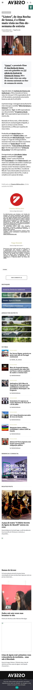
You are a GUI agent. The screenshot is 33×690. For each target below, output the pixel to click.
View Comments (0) (16, 277)
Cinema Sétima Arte (7, 30)
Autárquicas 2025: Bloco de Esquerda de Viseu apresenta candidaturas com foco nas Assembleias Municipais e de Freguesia (20, 387)
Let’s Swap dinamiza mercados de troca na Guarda (20, 416)
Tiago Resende (16, 30)
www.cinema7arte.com (10, 234)
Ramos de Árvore (9, 570)
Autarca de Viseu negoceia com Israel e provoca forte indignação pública (20, 443)
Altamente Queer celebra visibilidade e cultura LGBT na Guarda (20, 429)
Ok (17, 687)
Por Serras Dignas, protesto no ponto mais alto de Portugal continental (20, 355)
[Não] (31, 685)
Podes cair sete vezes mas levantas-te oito (12, 614)
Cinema (5, 269)
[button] (31, 7)
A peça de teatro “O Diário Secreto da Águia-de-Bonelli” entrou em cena (16, 525)
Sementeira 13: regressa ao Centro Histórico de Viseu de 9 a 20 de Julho (20, 402)
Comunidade (6, 12)
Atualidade (13, 350)
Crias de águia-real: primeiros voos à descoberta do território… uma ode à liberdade (16, 657)
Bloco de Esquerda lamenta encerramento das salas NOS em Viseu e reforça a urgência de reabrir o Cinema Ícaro (20, 370)
